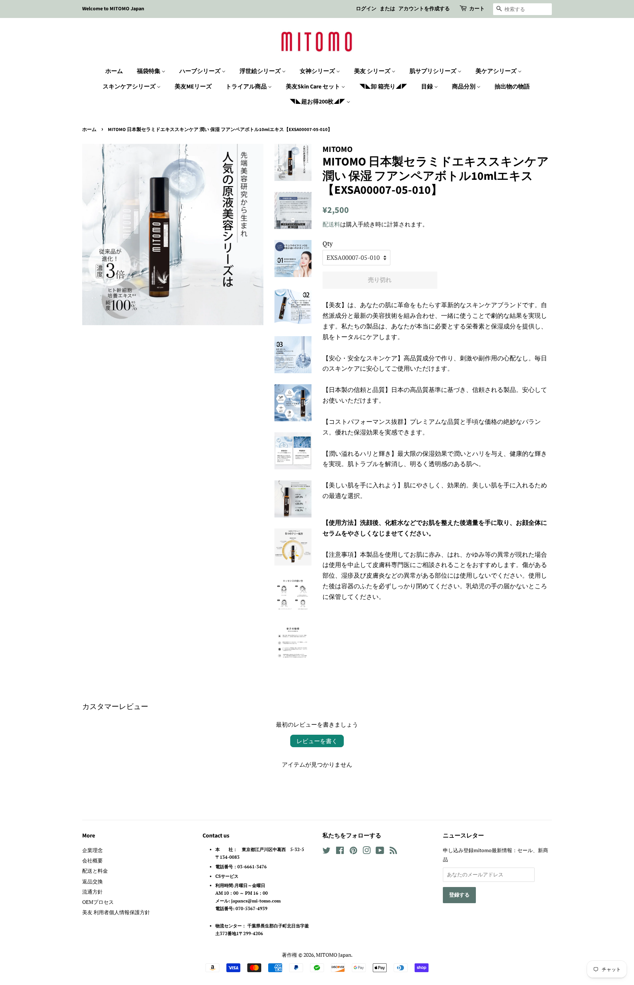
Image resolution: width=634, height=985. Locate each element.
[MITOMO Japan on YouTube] (380, 851)
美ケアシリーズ (497, 71)
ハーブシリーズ (200, 71)
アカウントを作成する (424, 8)
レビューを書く (317, 741)
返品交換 (92, 881)
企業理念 (92, 850)
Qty (328, 243)
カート (477, 8)
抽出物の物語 (512, 87)
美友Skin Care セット (313, 87)
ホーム (114, 71)
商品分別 (464, 87)
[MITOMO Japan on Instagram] (366, 851)
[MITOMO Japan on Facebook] (340, 851)
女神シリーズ (318, 71)
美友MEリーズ (193, 87)
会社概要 (92, 860)
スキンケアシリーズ (130, 87)
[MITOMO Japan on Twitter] (327, 851)
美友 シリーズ (372, 71)
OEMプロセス (98, 901)
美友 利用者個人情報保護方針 (116, 912)
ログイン (366, 8)
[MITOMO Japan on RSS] (393, 851)
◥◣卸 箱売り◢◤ (383, 87)
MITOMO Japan (333, 954)
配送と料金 (95, 870)
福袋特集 (149, 71)
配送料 (331, 224)
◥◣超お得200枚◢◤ (317, 102)
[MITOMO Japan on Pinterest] (353, 851)
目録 (427, 87)
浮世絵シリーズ (261, 71)
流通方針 (92, 891)
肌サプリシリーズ (433, 71)
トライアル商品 (247, 87)
